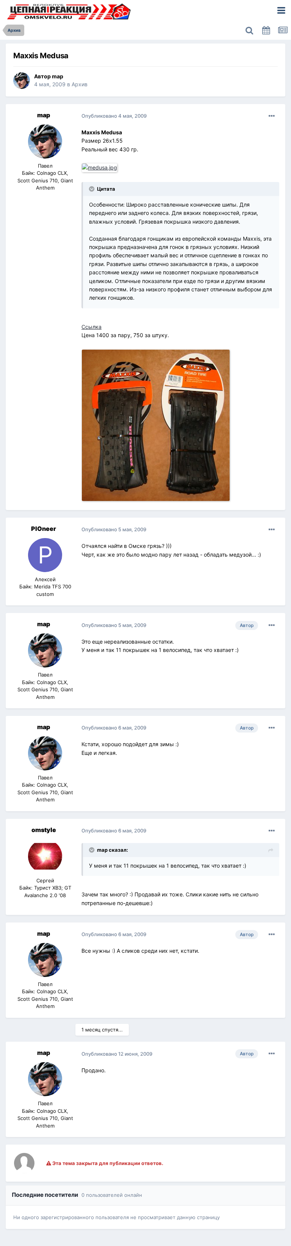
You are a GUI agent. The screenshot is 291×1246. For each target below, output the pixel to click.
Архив (80, 84)
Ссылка (91, 327)
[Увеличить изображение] (100, 167)
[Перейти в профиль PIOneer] (45, 555)
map (57, 76)
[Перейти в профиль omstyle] (45, 856)
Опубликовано (114, 116)
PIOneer (43, 528)
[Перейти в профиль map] (21, 80)
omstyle (43, 830)
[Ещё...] (271, 116)
